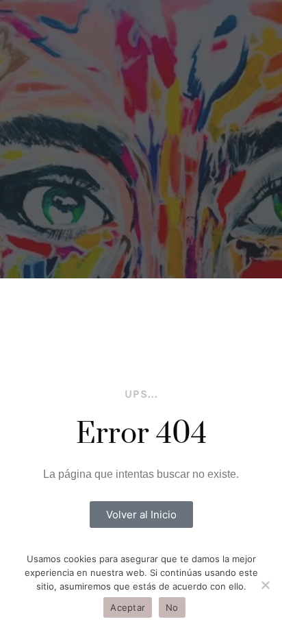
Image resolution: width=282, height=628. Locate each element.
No (172, 607)
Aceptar (127, 607)
